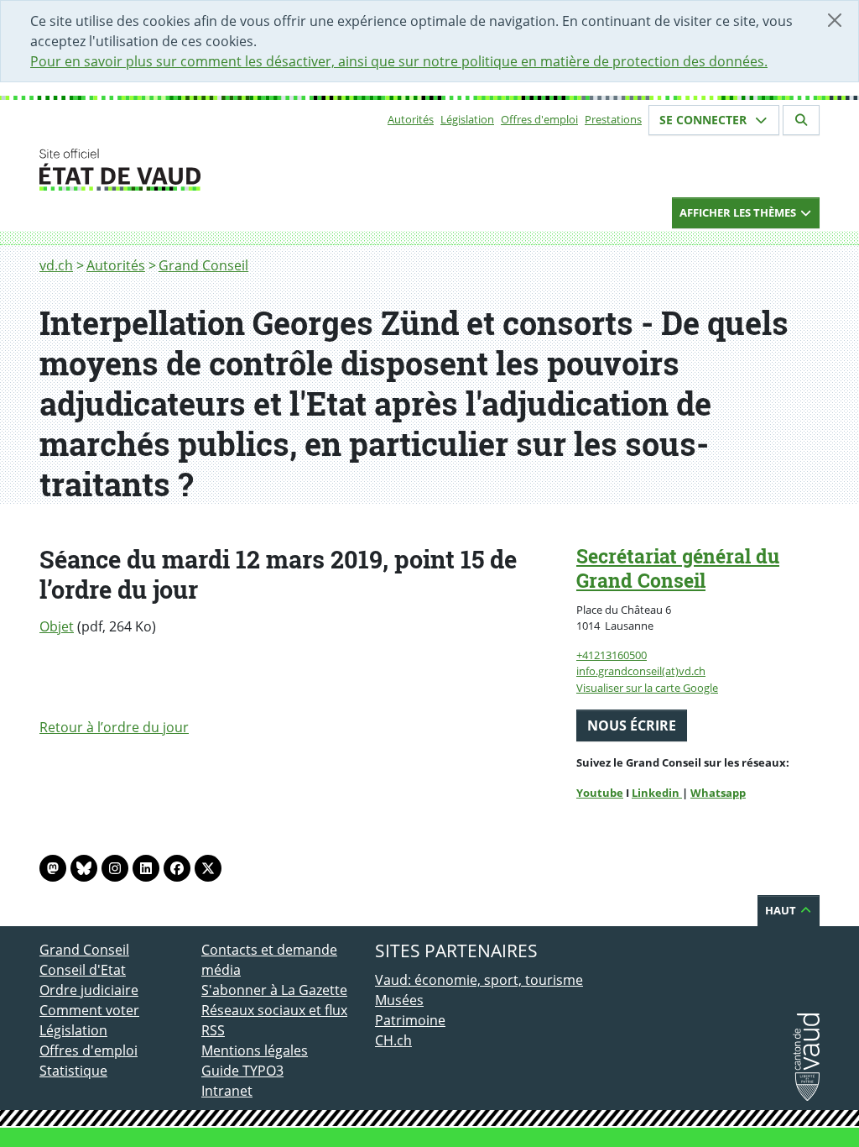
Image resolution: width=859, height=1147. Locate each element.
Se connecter (704, 120)
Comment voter (89, 1010)
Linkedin (657, 792)
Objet (56, 626)
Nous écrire (631, 725)
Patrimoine (410, 1020)
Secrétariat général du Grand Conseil (677, 568)
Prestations (613, 119)
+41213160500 (611, 655)
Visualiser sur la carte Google (647, 687)
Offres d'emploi (539, 119)
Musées (399, 1000)
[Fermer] (834, 20)
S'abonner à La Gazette (274, 990)
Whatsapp (718, 792)
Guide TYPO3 (242, 1070)
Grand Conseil (203, 265)
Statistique (73, 1070)
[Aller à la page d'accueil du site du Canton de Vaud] (194, 170)
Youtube (599, 792)
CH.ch (393, 1040)
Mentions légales (254, 1050)
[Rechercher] (801, 120)
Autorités (411, 119)
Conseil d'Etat (82, 970)
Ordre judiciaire (88, 990)
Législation (467, 119)
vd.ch (56, 265)
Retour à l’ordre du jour (114, 727)
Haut (782, 910)
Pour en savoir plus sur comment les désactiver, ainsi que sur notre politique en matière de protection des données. (399, 61)
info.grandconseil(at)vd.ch (640, 670)
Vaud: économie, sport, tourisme (479, 980)
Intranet (226, 1091)
